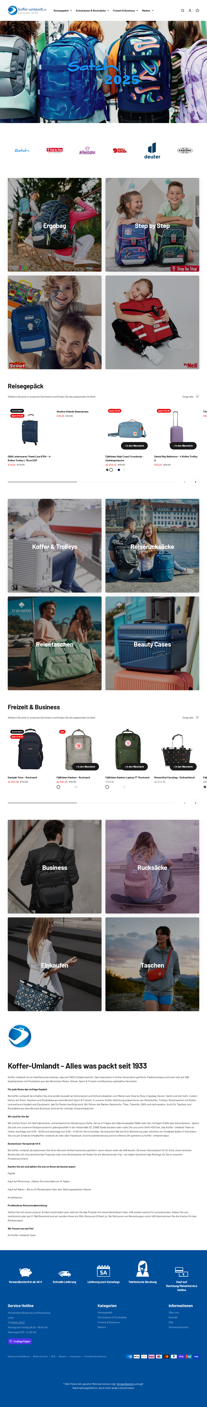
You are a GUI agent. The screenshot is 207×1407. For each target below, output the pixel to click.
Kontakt (173, 1273)
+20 (76, 743)
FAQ (171, 1278)
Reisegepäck (61, 10)
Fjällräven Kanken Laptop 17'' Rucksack (127, 733)
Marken (146, 10)
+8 (124, 743)
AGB (53, 1313)
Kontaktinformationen (95, 1313)
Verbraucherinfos (178, 1283)
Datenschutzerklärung (18, 1313)
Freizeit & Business (124, 10)
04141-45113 (18, 1278)
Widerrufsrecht (40, 1313)
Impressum (75, 1313)
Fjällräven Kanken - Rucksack (73, 733)
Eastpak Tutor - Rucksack (22, 733)
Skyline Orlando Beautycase (72, 367)
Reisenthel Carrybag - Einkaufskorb (174, 733)
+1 (124, 426)
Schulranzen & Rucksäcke (91, 10)
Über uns (174, 1268)
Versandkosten (125, 1340)
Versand (62, 1313)
